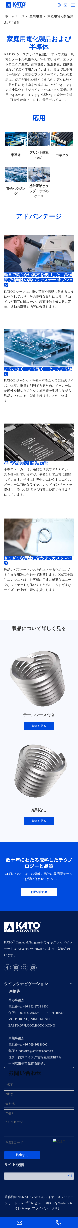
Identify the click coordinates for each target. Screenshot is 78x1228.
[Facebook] (7, 967)
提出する (22, 1155)
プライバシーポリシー (48, 1208)
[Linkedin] (16, 967)
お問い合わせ (39, 892)
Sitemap (25, 1208)
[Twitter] (24, 967)
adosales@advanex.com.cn (36, 1051)
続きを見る (39, 725)
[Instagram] (33, 967)
